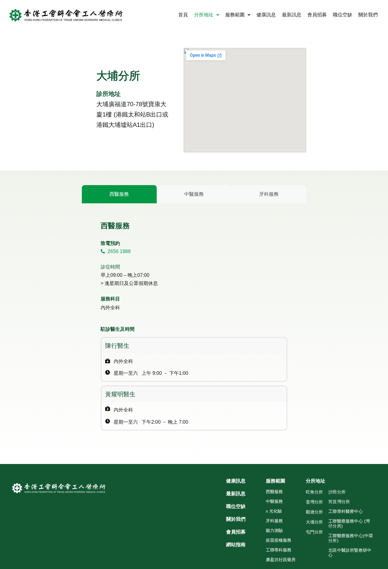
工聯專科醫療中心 (345, 511)
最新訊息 (291, 14)
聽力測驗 (274, 530)
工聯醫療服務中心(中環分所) (350, 538)
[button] (206, 15)
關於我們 (368, 14)
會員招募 (317, 14)
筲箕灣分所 (339, 501)
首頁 (183, 14)
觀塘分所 (314, 512)
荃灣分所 (314, 502)
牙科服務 (274, 521)
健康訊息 (266, 14)
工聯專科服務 (278, 550)
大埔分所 (314, 522)
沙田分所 (337, 491)
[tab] (119, 194)
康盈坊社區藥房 (281, 559)
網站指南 (236, 544)
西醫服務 (274, 491)
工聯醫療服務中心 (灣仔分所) (349, 523)
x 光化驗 (274, 511)
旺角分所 (314, 491)
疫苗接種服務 (278, 540)
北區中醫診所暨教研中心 (349, 552)
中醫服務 (274, 501)
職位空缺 (342, 14)
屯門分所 (314, 532)
